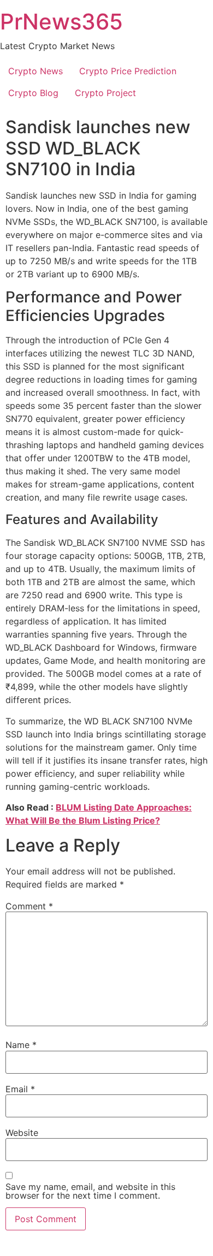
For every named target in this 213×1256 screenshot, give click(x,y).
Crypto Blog (33, 92)
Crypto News (35, 71)
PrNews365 (61, 21)
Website (21, 1132)
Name (21, 1044)
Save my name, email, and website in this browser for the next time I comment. (90, 1191)
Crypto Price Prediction (127, 71)
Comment (29, 906)
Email (20, 1089)
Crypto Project (105, 92)
